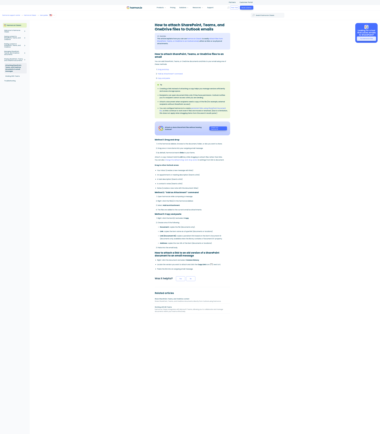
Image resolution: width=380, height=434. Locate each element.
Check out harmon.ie (214, 128)
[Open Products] (165, 8)
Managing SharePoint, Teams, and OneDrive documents (11, 52)
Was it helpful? (164, 278)
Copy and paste (164, 78)
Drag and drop (163, 69)
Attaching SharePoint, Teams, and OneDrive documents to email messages (13, 68)
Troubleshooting (10, 81)
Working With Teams (12, 76)
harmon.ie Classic (194, 38)
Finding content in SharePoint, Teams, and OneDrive (12, 45)
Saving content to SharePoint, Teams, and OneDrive (12, 37)
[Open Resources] (202, 8)
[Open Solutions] (188, 8)
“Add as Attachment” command (170, 74)
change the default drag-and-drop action (181, 160)
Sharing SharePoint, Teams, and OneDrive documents (13, 59)
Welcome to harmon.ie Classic (12, 31)
